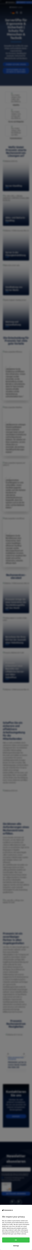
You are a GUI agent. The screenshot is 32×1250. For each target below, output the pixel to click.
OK (16, 1240)
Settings (16, 1246)
